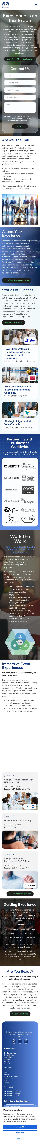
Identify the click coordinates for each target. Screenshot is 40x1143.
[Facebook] (14, 1041)
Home (6, 1072)
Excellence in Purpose (12, 1091)
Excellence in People (12, 1093)
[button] (36, 5)
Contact (7, 1082)
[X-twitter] (20, 1041)
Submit (20, 126)
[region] (20, 1125)
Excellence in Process (12, 1095)
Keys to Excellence (11, 1076)
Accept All (20, 1127)
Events (6, 1080)
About (6, 1074)
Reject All (20, 1138)
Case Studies (9, 1078)
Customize (20, 1133)
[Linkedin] (26, 1041)
